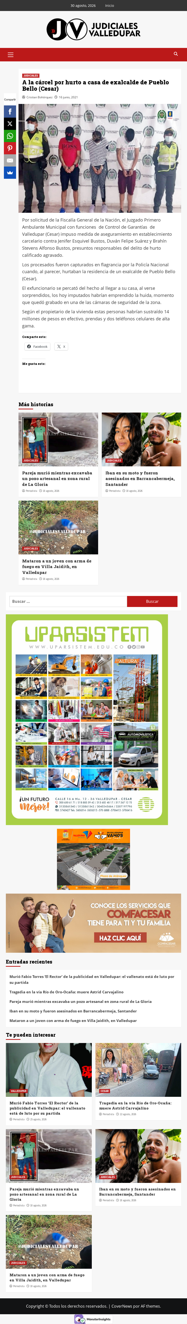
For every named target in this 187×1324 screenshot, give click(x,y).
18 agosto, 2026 (51, 491)
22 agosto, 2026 (128, 1114)
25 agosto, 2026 (38, 1119)
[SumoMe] (10, 173)
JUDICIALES (31, 75)
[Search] (176, 54)
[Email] (10, 160)
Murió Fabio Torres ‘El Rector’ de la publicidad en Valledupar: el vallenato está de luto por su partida (91, 979)
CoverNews (122, 1306)
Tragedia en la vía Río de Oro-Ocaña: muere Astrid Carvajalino (66, 991)
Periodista (31, 491)
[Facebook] (10, 111)
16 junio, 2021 (68, 97)
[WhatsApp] (10, 136)
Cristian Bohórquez (40, 97)
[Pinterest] (10, 148)
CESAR (105, 1091)
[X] (10, 124)
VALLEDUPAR (18, 1091)
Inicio (109, 5)
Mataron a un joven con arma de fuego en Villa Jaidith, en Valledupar (56, 566)
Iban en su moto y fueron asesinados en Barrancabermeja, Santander (140, 478)
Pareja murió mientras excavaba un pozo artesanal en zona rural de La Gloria (57, 478)
